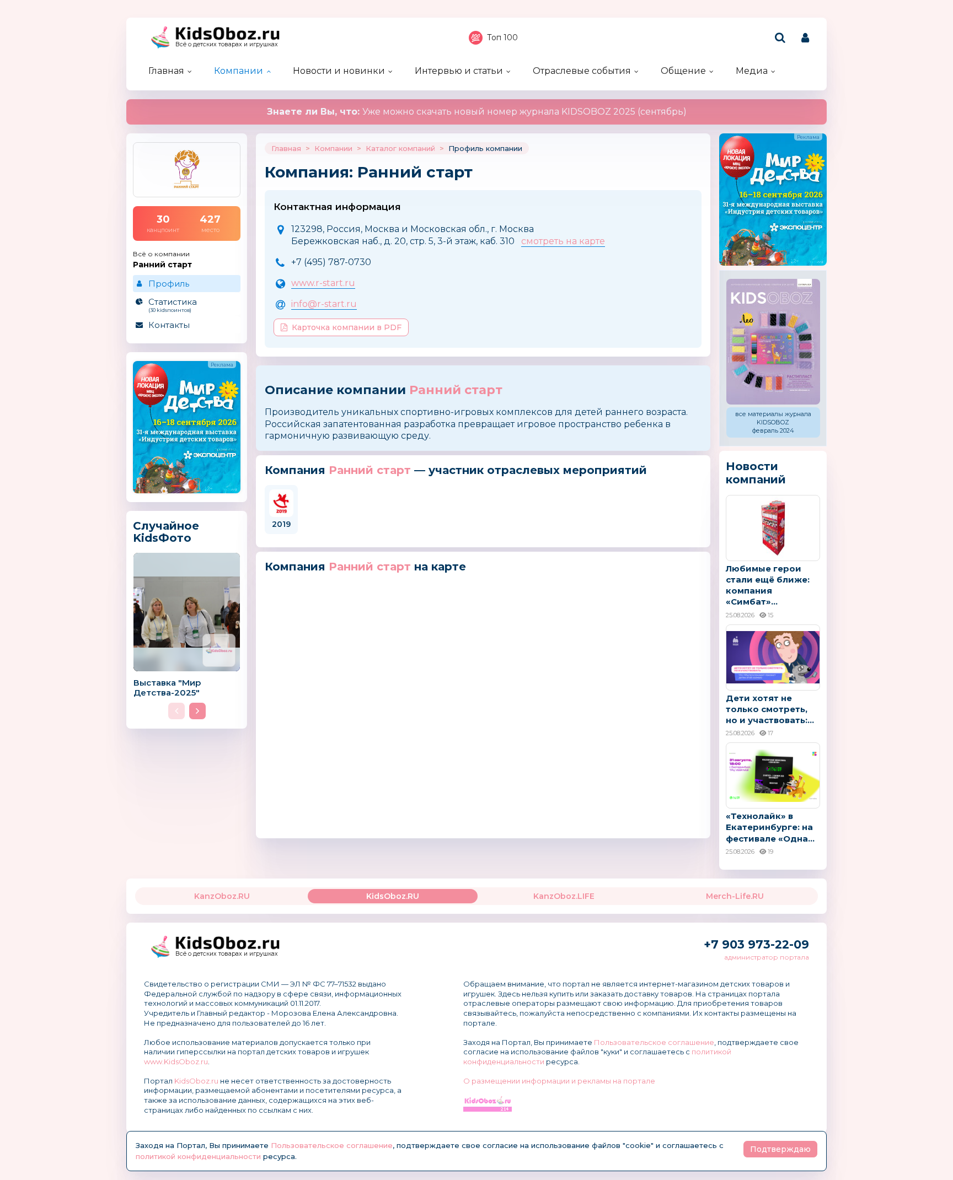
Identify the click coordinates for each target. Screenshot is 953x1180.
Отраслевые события (582, 71)
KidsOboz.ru (196, 1080)
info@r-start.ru (324, 304)
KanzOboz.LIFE (564, 896)
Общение (683, 71)
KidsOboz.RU (392, 896)
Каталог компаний (400, 148)
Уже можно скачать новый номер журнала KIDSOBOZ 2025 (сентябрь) (477, 111)
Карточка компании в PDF (346, 327)
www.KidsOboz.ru (176, 1061)
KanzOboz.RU (222, 896)
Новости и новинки (339, 71)
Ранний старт (455, 389)
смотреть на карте (563, 241)
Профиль (168, 283)
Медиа (752, 71)
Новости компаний (756, 473)
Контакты (169, 325)
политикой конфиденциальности (198, 1156)
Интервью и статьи (459, 71)
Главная (166, 71)
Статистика (172, 305)
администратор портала (766, 957)
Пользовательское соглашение (654, 1042)
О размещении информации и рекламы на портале (559, 1080)
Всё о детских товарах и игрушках (226, 44)
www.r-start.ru (323, 283)
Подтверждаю (780, 1149)
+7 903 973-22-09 (756, 944)
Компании (238, 71)
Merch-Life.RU (735, 896)
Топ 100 (502, 37)
